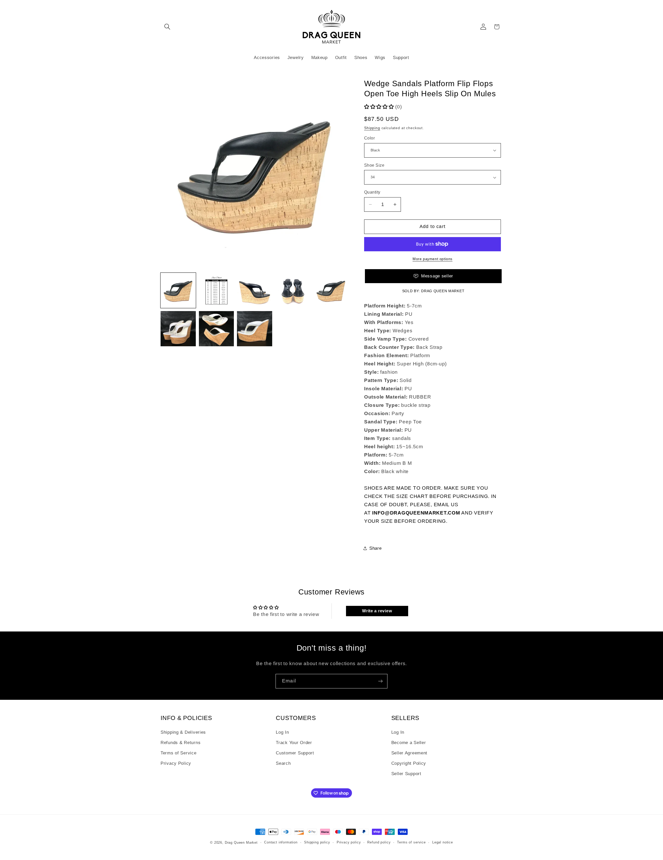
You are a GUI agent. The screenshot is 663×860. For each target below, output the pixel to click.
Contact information (281, 842)
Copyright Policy (408, 763)
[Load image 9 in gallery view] (254, 328)
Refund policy (379, 842)
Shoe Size (374, 165)
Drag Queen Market (442, 291)
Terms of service (411, 842)
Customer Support (295, 753)
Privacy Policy (176, 763)
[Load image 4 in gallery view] (254, 290)
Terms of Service (179, 753)
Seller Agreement (409, 753)
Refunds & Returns (180, 742)
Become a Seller (408, 742)
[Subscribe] (380, 681)
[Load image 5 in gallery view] (293, 290)
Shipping (372, 128)
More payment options (432, 259)
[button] (167, 27)
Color (369, 138)
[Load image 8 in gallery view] (216, 328)
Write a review (377, 611)
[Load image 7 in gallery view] (178, 328)
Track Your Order (294, 742)
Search (283, 763)
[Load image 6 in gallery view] (331, 290)
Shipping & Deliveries (183, 732)
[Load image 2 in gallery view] (216, 290)
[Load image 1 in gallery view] (178, 290)
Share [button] (375, 548)
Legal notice (442, 842)
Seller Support (406, 773)
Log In (282, 732)
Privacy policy (349, 842)
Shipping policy (317, 842)
